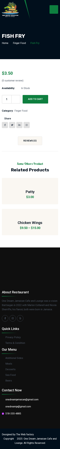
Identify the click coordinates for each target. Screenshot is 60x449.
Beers (8, 380)
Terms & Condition (15, 343)
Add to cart (35, 99)
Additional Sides (14, 358)
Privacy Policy (13, 337)
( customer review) (12, 80)
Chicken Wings (30, 223)
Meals (8, 363)
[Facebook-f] (5, 318)
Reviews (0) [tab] (30, 141)
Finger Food (19, 43)
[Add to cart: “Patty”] (30, 182)
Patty (30, 192)
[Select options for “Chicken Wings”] (30, 212)
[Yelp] (20, 318)
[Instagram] (12, 318)
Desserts (10, 369)
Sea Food (10, 375)
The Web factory (25, 434)
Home (5, 43)
